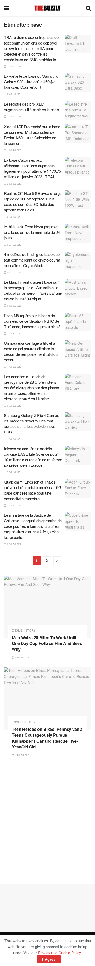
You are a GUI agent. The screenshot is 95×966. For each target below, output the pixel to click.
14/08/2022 (13, 366)
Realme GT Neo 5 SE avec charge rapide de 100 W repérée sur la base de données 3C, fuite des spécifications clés (32, 201)
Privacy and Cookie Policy (59, 952)
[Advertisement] (47, 820)
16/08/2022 (13, 333)
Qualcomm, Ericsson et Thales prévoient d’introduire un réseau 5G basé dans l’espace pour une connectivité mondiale (32, 490)
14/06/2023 (13, 66)
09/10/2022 (13, 245)
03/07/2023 (21, 657)
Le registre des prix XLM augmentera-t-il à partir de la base (31, 106)
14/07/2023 (21, 755)
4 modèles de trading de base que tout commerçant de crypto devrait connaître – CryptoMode (32, 260)
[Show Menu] (6, 8)
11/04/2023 (13, 150)
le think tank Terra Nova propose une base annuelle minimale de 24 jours (32, 232)
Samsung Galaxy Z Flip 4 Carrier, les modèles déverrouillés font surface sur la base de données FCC (31, 423)
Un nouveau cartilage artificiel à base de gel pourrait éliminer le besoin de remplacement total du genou (31, 351)
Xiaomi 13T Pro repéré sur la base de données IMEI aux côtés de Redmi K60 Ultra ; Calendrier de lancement (32, 135)
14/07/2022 (13, 439)
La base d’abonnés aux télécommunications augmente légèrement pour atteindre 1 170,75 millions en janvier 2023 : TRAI (32, 168)
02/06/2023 (13, 94)
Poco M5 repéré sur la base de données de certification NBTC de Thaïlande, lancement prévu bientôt (32, 321)
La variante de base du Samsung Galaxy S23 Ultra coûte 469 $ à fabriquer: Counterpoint (31, 81)
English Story (23, 630)
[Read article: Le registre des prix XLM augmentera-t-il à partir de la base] (78, 110)
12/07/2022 (13, 505)
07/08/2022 (13, 405)
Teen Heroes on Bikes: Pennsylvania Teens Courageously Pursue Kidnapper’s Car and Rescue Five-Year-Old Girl (47, 738)
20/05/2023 (13, 116)
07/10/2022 (13, 272)
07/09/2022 (13, 305)
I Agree (49, 959)
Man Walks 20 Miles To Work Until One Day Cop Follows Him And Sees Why (47, 643)
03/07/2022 (13, 544)
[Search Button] (88, 8)
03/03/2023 (13, 217)
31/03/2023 (13, 183)
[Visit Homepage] (47, 8)
